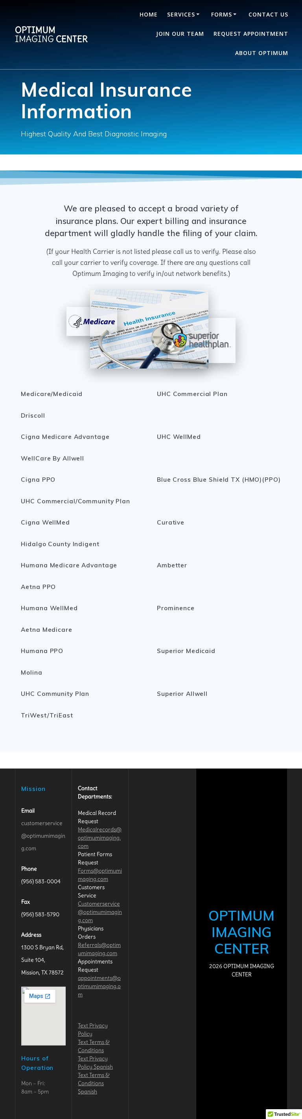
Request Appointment (251, 33)
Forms (221, 14)
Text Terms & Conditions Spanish (94, 1083)
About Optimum (261, 53)
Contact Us (268, 14)
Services (181, 14)
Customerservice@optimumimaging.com (100, 912)
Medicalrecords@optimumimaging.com (100, 837)
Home (149, 14)
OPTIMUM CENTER (51, 34)
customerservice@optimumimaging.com (43, 836)
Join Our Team (180, 33)
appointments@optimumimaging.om (99, 986)
